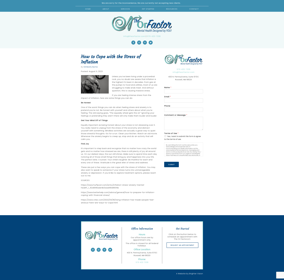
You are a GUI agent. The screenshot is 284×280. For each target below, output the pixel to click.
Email (167, 97)
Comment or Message (175, 115)
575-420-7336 (154, 36)
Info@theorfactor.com (134, 36)
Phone (167, 106)
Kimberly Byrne (91, 67)
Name (167, 87)
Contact (194, 9)
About (106, 9)
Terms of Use (171, 133)
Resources (172, 9)
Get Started (148, 9)
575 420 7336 (142, 262)
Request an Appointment (182, 245)
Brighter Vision (196, 273)
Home (88, 9)
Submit (171, 164)
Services (125, 9)
